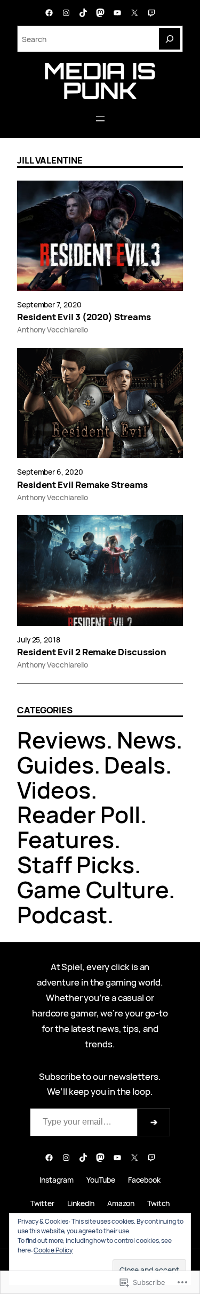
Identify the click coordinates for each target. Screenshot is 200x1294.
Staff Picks (75, 864)
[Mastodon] (100, 13)
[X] (134, 13)
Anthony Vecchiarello (52, 329)
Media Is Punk (100, 80)
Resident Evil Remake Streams (82, 484)
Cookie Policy (53, 1250)
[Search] (169, 39)
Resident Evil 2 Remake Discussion (91, 652)
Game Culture (93, 889)
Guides (55, 764)
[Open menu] (100, 118)
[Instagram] (66, 13)
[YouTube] (117, 13)
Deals (134, 764)
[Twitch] (151, 13)
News (146, 739)
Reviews (61, 739)
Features (65, 839)
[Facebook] (49, 13)
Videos (54, 789)
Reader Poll (78, 814)
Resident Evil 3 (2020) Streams (83, 317)
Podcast (62, 914)
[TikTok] (83, 13)
